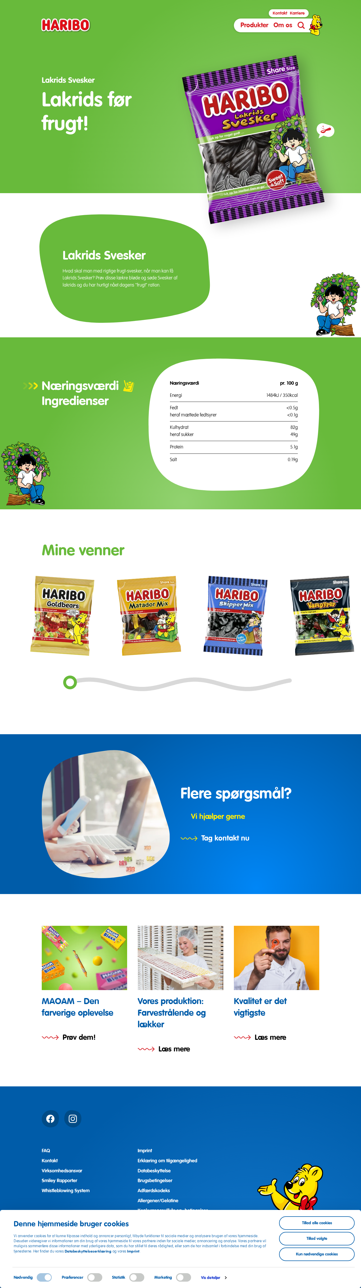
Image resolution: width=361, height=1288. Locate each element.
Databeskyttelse (154, 1171)
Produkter (254, 25)
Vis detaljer (210, 1277)
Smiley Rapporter (59, 1180)
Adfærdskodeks (154, 1190)
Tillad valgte (317, 1238)
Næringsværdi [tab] (80, 386)
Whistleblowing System (66, 1190)
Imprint (133, 1251)
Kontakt (280, 13)
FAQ (46, 1151)
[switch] (94, 1277)
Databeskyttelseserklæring (89, 1251)
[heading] (84, 984)
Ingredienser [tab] (75, 401)
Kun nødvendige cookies (317, 1254)
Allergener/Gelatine (158, 1201)
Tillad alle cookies (317, 1223)
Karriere (297, 13)
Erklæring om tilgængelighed (167, 1161)
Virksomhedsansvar (62, 1171)
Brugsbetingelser (155, 1180)
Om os (283, 25)
